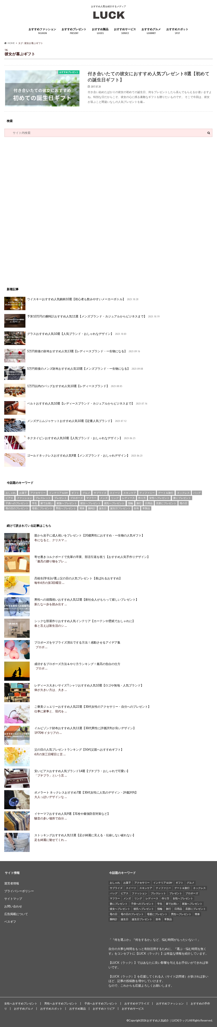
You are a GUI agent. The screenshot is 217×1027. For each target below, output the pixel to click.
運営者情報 (11, 883)
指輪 (130, 503)
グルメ (86, 492)
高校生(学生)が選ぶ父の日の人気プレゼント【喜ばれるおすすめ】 (78, 578)
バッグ (197, 492)
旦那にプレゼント (166, 503)
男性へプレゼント (66, 508)
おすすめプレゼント (74, 30)
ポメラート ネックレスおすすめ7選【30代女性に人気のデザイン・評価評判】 (86, 792)
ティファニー (147, 492)
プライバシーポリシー (19, 891)
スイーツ (115, 492)
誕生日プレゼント (120, 508)
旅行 (139, 503)
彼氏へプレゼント (114, 503)
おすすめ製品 (100, 30)
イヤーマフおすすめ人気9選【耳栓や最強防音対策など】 (72, 813)
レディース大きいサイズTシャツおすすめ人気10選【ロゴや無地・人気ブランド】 (89, 685)
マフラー (91, 497)
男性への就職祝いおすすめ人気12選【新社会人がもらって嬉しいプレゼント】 (86, 599)
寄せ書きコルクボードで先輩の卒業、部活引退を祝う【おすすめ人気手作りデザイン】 (92, 557)
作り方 (142, 497)
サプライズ (100, 492)
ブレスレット (43, 497)
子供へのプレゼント (17, 503)
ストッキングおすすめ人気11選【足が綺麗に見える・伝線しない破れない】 (85, 835)
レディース (128, 497)
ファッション (24, 497)
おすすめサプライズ (136, 1003)
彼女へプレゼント (90, 503)
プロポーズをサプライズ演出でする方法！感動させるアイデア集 (77, 642)
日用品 (149, 503)
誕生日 (103, 508)
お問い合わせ (13, 906)
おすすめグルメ (151, 30)
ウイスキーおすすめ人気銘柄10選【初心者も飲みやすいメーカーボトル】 (82, 299)
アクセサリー (38, 492)
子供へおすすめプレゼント (100, 1003)
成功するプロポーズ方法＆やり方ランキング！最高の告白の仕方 (77, 664)
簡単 (82, 508)
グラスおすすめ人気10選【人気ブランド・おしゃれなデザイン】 (77, 333)
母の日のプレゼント (17, 508)
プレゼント (60, 497)
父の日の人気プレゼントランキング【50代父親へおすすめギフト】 (79, 749)
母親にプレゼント (42, 508)
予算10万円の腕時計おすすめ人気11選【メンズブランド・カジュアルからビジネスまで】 (93, 316)
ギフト (75, 492)
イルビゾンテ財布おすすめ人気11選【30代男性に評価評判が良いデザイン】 (85, 728)
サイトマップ (13, 898)
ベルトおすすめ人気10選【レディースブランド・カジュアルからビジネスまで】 (87, 403)
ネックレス (183, 492)
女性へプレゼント (159, 497)
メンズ (104, 497)
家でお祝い (46, 503)
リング (115, 497)
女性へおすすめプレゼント (20, 1003)
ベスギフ (10, 921)
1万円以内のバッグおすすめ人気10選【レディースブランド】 (74, 386)
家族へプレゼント (67, 503)
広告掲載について (16, 914)
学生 (34, 503)
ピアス (9, 497)
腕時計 (92, 508)
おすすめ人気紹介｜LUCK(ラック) (167, 1020)
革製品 (146, 508)
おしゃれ (11, 492)
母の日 (183, 503)
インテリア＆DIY (58, 492)
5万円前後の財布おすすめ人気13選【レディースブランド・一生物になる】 (83, 351)
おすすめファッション (42, 30)
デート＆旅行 (165, 492)
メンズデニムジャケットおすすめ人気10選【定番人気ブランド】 (77, 421)
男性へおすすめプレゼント (60, 1003)
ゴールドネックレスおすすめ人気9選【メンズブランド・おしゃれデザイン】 (85, 455)
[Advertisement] (36, 210)
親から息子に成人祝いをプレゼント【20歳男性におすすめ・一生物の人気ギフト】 (89, 535)
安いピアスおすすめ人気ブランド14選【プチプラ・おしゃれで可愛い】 (82, 771)
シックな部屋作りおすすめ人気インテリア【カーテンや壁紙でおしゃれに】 (84, 621)
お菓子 (23, 492)
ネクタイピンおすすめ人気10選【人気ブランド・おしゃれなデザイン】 (81, 438)
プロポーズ (76, 497)
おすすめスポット (177, 30)
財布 (136, 508)
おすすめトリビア (104, 1008)
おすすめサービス (125, 30)
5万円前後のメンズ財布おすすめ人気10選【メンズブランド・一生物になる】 (85, 368)
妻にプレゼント (182, 497)
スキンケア (129, 492)
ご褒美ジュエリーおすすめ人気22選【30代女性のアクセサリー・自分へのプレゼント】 (92, 706)
